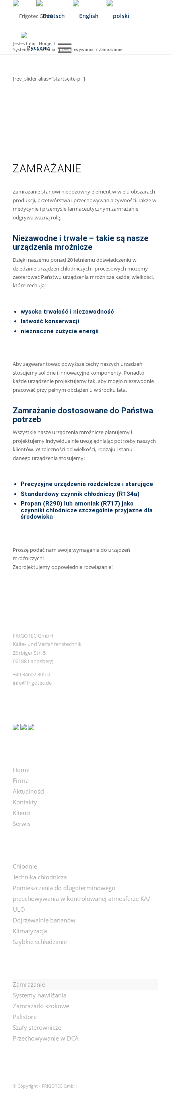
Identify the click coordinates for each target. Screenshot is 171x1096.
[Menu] (61, 48)
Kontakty (25, 802)
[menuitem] (20, 16)
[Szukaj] (20, 16)
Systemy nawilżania (39, 995)
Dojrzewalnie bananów (44, 920)
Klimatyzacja (30, 931)
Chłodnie (25, 866)
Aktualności (29, 791)
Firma (21, 780)
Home (21, 770)
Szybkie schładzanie (40, 942)
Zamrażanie (29, 984)
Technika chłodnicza (40, 877)
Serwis (22, 823)
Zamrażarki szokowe (41, 1006)
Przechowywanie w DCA (46, 1038)
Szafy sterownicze (37, 1027)
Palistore (25, 1017)
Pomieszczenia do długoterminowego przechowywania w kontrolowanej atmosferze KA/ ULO (81, 898)
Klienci (22, 813)
